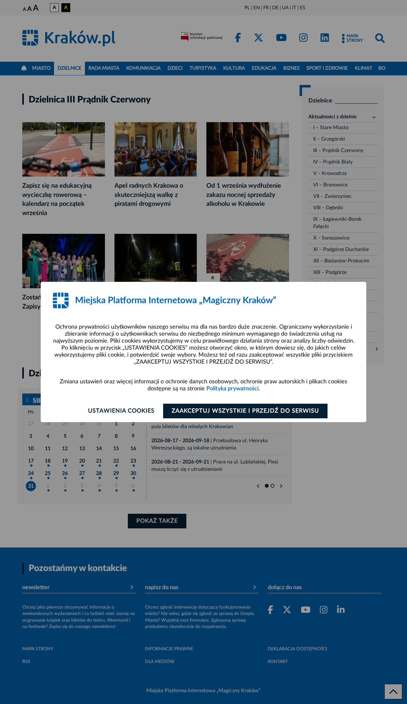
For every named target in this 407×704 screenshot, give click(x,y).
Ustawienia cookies (121, 411)
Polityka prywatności (232, 389)
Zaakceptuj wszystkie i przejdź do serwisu (245, 411)
